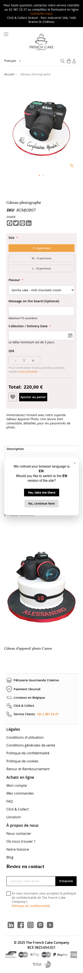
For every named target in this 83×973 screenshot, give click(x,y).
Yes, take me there (41, 492)
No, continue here (41, 503)
